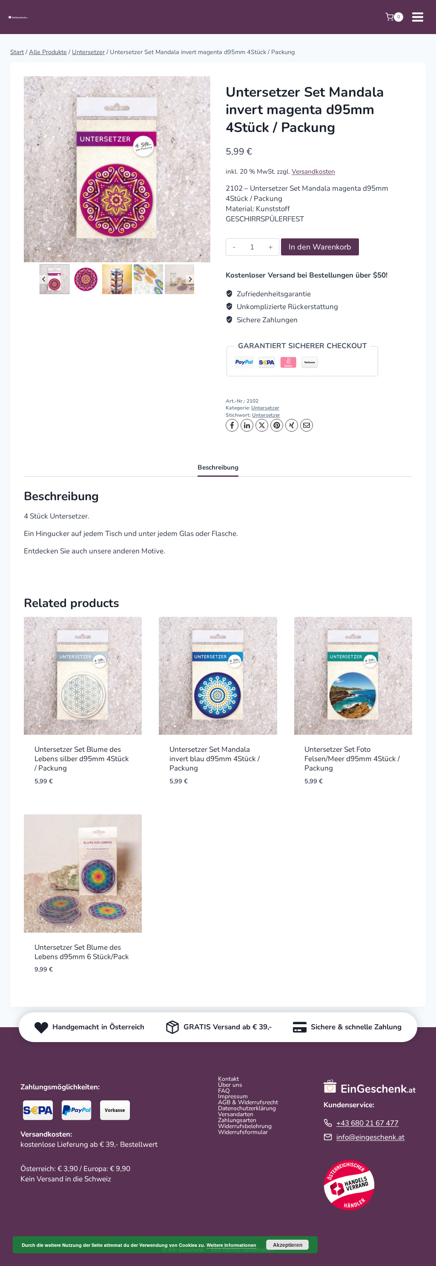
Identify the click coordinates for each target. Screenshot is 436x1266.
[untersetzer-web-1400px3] (117, 169)
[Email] (306, 425)
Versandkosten (313, 171)
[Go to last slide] (44, 279)
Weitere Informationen (231, 1245)
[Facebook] (232, 425)
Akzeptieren (287, 1245)
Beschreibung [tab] (218, 467)
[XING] (291, 425)
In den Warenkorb (320, 247)
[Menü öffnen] (417, 17)
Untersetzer (265, 407)
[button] (54, 279)
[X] (261, 425)
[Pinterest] (276, 425)
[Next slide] (190, 279)
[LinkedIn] (247, 425)
